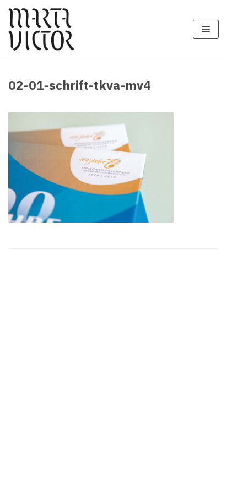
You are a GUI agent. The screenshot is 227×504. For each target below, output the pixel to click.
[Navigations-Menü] (206, 29)
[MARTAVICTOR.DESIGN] (41, 29)
